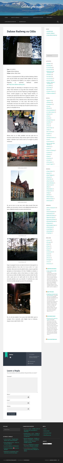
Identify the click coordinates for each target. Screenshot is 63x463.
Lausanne (49, 152)
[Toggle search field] (58, 22)
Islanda (48, 255)
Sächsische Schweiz (51, 219)
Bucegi (48, 173)
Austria (48, 240)
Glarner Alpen (49, 127)
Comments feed (47, 433)
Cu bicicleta (49, 67)
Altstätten (49, 102)
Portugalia (49, 259)
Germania (35, 357)
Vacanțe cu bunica (50, 91)
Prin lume (49, 17)
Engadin (48, 133)
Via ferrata (49, 87)
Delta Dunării (49, 200)
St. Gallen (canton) (51, 112)
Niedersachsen (50, 213)
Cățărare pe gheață (51, 93)
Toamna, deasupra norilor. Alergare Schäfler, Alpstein (31, 441)
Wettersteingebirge (51, 211)
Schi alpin (49, 76)
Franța (48, 246)
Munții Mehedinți (50, 183)
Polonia (48, 248)
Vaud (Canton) (50, 141)
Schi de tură (49, 80)
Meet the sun (50, 291)
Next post (31, 363)
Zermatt (48, 160)
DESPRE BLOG (22, 21)
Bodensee (49, 114)
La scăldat (49, 85)
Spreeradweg (49, 231)
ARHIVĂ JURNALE (15, 17)
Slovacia (48, 257)
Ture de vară (49, 69)
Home (6, 17)
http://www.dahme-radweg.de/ (16, 84)
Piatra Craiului (50, 171)
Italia (48, 244)
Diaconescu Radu (51, 316)
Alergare (48, 63)
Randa (48, 156)
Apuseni (48, 177)
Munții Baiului (49, 188)
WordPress (26, 460)
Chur (48, 106)
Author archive (10, 357)
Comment (9, 376)
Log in (45, 428)
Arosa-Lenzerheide (51, 110)
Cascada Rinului (50, 120)
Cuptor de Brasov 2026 (51, 271)
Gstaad (48, 118)
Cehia (48, 250)
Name (8, 394)
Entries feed (46, 431)
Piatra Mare (49, 179)
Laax (48, 139)
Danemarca (49, 263)
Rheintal (48, 108)
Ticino (48, 125)
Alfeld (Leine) (49, 227)
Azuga (48, 192)
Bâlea (48, 186)
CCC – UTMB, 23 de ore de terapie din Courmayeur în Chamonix (32, 430)
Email (8, 400)
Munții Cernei (49, 184)
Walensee (49, 146)
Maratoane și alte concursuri (50, 72)
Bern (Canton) (50, 131)
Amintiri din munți (51, 268)
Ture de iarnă (49, 78)
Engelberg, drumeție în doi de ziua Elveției (52, 295)
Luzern (48, 148)
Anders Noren (53, 460)
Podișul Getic (49, 190)
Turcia (48, 261)
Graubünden (49, 104)
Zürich (48, 123)
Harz (48, 209)
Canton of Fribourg (51, 150)
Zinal (48, 116)
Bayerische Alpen (50, 217)
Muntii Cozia (49, 196)
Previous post (32, 361)
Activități (25, 17)
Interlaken (49, 121)
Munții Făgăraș (50, 175)
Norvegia (49, 242)
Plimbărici (49, 74)
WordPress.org (47, 435)
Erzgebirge (49, 233)
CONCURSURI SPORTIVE (10, 21)
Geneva (48, 135)
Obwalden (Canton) (51, 137)
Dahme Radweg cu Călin (21, 31)
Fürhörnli (49, 154)
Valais (48, 129)
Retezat (48, 194)
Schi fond (49, 89)
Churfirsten (49, 158)
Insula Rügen (49, 229)
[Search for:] (52, 55)
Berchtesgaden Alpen (51, 225)
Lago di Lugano (50, 164)
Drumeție (49, 65)
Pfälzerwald (49, 223)
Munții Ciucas (50, 181)
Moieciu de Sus (50, 198)
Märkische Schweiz (51, 215)
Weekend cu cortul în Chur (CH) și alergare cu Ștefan (31, 449)
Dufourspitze (49, 162)
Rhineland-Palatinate (51, 221)
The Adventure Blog (52, 339)
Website (8, 406)
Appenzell (49, 100)
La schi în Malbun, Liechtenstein (11, 446)
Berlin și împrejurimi (33, 356)
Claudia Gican (27, 433)
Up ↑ (59, 460)
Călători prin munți (31, 6)
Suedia (48, 253)
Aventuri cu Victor (38, 17)
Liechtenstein (49, 251)
